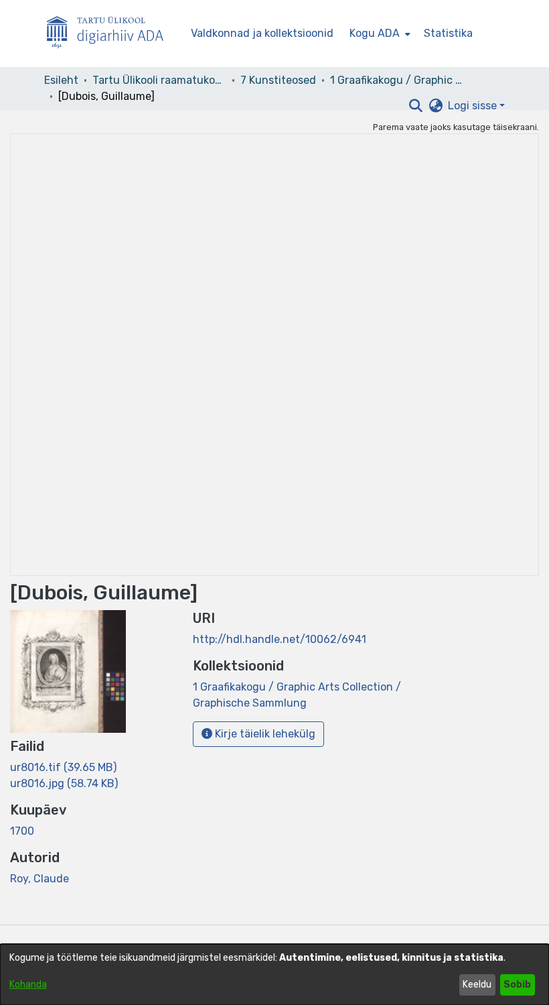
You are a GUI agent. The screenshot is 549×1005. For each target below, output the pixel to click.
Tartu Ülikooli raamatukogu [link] (159, 80)
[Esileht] (110, 34)
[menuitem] (378, 33)
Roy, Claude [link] (39, 878)
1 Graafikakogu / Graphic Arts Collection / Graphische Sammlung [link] (397, 80)
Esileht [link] (61, 80)
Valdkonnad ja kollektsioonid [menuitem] (262, 33)
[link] (63, 767)
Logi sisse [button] (473, 105)
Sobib (517, 984)
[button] (415, 106)
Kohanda (28, 984)
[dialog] (274, 974)
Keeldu (477, 984)
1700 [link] (22, 831)
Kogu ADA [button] (374, 33)
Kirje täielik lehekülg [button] (263, 733)
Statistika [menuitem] (448, 33)
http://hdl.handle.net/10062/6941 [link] (279, 639)
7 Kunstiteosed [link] (278, 80)
